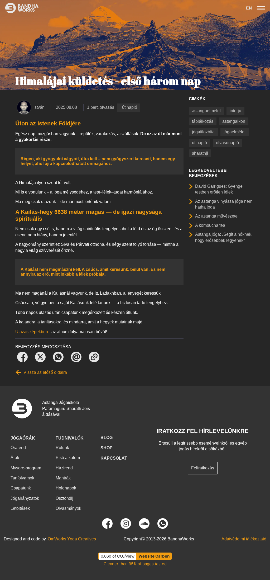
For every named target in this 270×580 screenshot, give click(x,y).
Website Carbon (154, 556)
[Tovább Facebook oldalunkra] (107, 523)
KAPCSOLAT (113, 458)
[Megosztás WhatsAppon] (58, 357)
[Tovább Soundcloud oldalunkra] (144, 523)
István (39, 107)
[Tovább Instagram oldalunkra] (126, 523)
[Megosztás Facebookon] (22, 357)
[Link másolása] (94, 357)
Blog (106, 437)
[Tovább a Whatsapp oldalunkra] (163, 523)
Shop (106, 448)
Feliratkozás (202, 468)
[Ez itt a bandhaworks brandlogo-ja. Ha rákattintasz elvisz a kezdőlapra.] (19, 8)
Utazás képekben (31, 331)
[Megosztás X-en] (40, 357)
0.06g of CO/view (117, 556)
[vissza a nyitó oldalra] (25, 408)
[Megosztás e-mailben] (76, 357)
